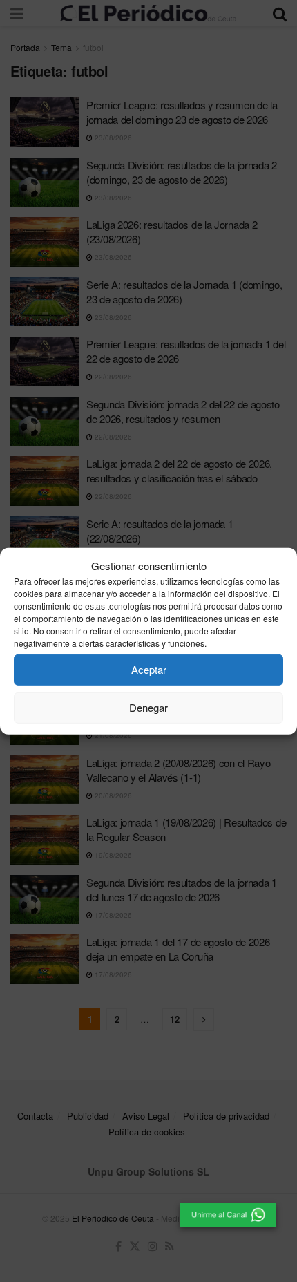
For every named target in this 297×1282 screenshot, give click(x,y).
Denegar (148, 707)
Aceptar (148, 669)
